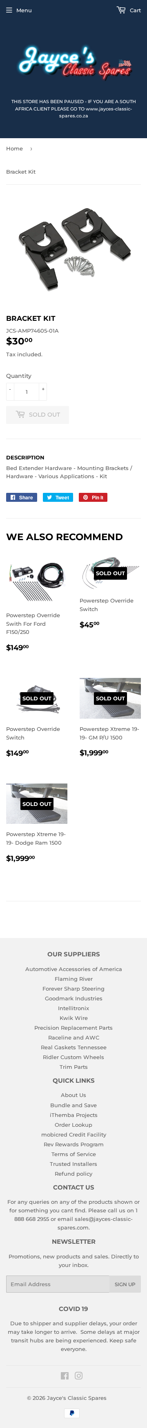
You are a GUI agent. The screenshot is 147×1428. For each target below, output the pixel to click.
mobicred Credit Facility (73, 1134)
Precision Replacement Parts (73, 1027)
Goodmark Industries (73, 998)
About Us (73, 1095)
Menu (24, 10)
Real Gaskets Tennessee (74, 1047)
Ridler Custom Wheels (73, 1057)
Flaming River (74, 979)
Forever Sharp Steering (73, 988)
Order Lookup (73, 1124)
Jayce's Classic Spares (77, 1398)
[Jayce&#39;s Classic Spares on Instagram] (79, 1377)
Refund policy (73, 1173)
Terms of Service (73, 1154)
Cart (134, 10)
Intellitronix (73, 1008)
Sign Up (125, 1284)
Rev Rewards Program (74, 1144)
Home (14, 148)
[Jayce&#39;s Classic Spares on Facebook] (64, 1377)
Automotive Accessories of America (73, 969)
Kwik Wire (74, 1018)
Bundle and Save (73, 1105)
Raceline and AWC (73, 1037)
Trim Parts (74, 1067)
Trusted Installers (73, 1164)
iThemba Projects (74, 1115)
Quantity (18, 376)
